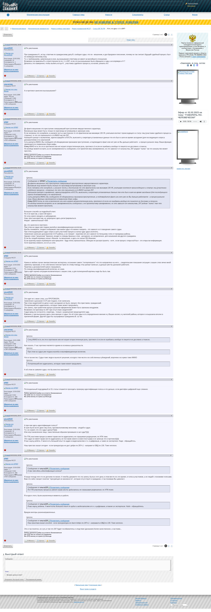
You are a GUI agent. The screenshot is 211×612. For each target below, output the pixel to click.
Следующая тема (95, 585)
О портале (173, 600)
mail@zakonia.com (79, 602)
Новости (108, 15)
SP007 (6, 122)
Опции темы (131, 40)
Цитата (41, 76)
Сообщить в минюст (142, 605)
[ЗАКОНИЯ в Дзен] (191, 65)
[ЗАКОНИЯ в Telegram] (194, 65)
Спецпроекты (137, 15)
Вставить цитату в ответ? (14, 575)
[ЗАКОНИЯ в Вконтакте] (188, 65)
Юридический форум (19, 28)
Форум (194, 15)
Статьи (167, 15)
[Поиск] (2, 28)
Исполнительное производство (38, 28)
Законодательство (141, 602)
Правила (138, 600)
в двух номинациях (198, 57)
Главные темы (79, 15)
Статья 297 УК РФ (99, 28)
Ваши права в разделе (88, 589)
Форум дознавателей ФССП (81, 28)
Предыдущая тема (81, 585)
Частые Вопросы (140, 598)
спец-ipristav (8, 84)
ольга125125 (8, 48)
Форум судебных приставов (60, 28)
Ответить (8, 35)
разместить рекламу (183, 168)
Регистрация (191, 6)
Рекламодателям (176, 598)
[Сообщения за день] (6, 28)
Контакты (173, 602)
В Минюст (31, 76)
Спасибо (52, 76)
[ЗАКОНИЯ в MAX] (197, 65)
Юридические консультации (38, 15)
